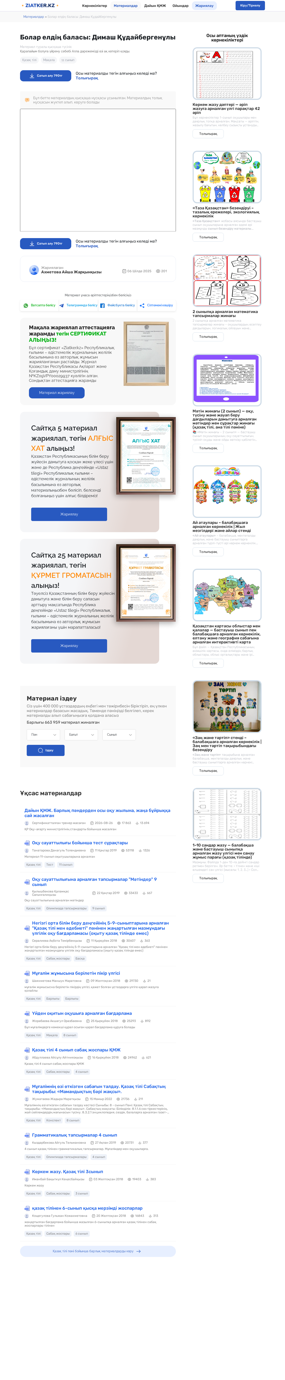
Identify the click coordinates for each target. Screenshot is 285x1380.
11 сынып (67, 60)
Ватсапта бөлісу (42, 305)
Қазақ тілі (29, 60)
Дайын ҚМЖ (155, 6)
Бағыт (73, 734)
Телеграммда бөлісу (82, 305)
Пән (34, 734)
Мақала (49, 60)
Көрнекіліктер (94, 6)
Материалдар (126, 6)
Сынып (112, 734)
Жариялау (204, 6)
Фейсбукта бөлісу (121, 305)
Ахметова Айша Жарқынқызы (71, 272)
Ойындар (181, 6)
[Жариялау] (69, 509)
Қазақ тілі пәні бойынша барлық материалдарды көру (93, 1251)
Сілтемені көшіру (160, 305)
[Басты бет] (40, 5)
